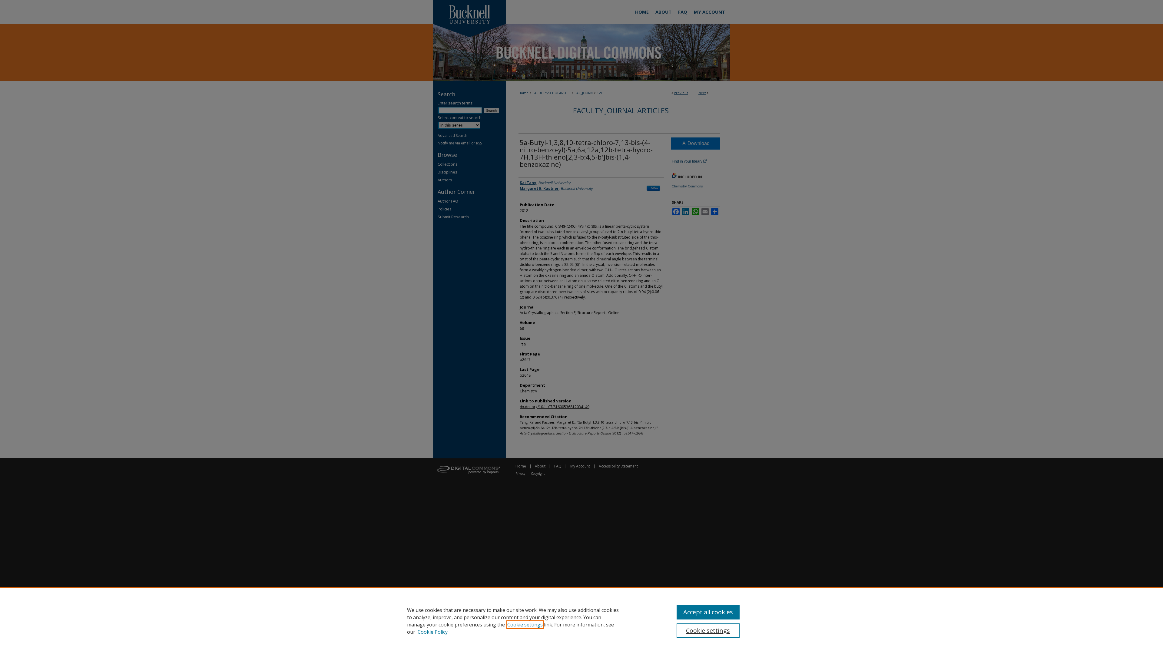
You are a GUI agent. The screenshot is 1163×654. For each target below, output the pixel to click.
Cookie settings (525, 624)
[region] (581, 620)
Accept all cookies (708, 612)
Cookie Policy (433, 632)
